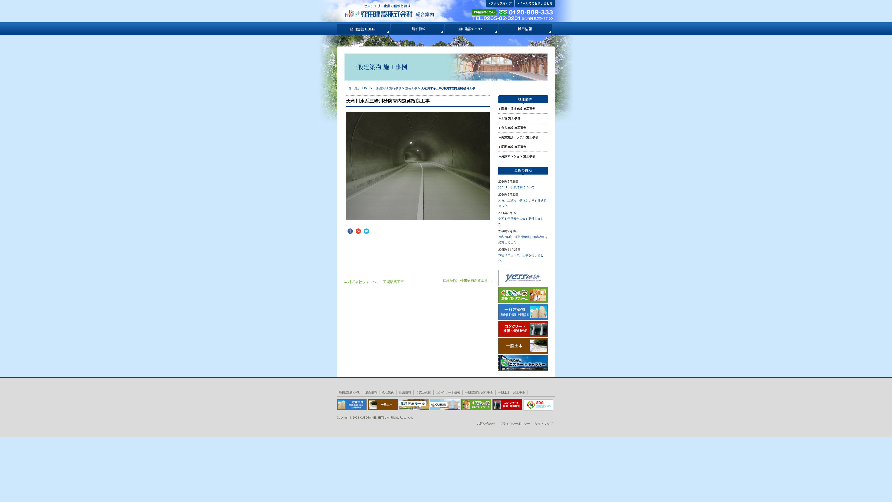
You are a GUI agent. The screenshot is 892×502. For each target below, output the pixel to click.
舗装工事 (411, 88)
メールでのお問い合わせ (535, 4)
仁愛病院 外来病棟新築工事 (467, 280)
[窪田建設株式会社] (403, 11)
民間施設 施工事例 (513, 147)
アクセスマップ (500, 4)
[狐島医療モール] (414, 404)
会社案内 (388, 392)
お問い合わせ (486, 423)
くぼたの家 (423, 392)
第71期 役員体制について (516, 187)
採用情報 (525, 29)
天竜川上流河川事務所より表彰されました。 (522, 202)
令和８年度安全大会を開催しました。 (521, 221)
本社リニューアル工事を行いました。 (521, 258)
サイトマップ (544, 423)
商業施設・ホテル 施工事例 (519, 137)
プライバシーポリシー (515, 423)
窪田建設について (471, 29)
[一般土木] (383, 404)
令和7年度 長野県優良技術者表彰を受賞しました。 (523, 239)
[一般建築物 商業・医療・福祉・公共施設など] (352, 404)
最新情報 (418, 29)
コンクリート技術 (448, 392)
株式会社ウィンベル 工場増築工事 (374, 282)
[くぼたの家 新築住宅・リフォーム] (476, 404)
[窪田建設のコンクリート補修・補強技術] (507, 404)
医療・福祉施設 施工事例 (518, 108)
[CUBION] (445, 404)
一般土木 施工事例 (511, 392)
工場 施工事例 (510, 118)
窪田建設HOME (364, 29)
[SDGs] (538, 404)
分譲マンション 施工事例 (518, 156)
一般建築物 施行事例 (387, 88)
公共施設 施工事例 (513, 127)
